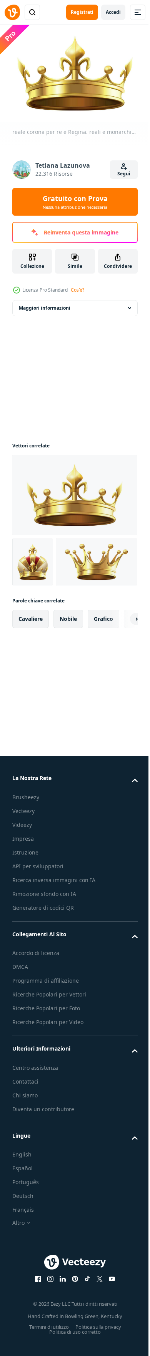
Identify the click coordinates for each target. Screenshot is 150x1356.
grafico (103, 665)
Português (25, 1228)
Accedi (113, 12)
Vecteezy (23, 857)
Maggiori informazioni (44, 304)
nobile (68, 665)
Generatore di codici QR (43, 954)
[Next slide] (119, 666)
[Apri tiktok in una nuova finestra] (85, 1326)
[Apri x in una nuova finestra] (97, 1326)
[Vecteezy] (12, 12)
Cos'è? (77, 290)
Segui (123, 173)
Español (22, 1215)
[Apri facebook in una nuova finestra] (35, 1326)
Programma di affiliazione (45, 1027)
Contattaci (25, 1128)
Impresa (23, 885)
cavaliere (30, 665)
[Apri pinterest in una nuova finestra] (72, 1326)
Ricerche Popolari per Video (47, 1068)
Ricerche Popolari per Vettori (49, 1041)
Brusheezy (25, 843)
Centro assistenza (35, 1114)
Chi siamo (25, 1141)
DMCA (20, 1013)
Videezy (22, 871)
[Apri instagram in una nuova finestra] (48, 1326)
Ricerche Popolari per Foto (46, 1055)
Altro (18, 1269)
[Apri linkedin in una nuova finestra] (60, 1326)
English (22, 1201)
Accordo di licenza (35, 999)
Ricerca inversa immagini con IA (53, 926)
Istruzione (25, 898)
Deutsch (22, 1242)
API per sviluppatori (37, 912)
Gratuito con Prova (75, 202)
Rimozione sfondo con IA (44, 940)
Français (23, 1256)
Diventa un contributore (43, 1155)
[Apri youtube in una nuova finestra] (109, 1326)
